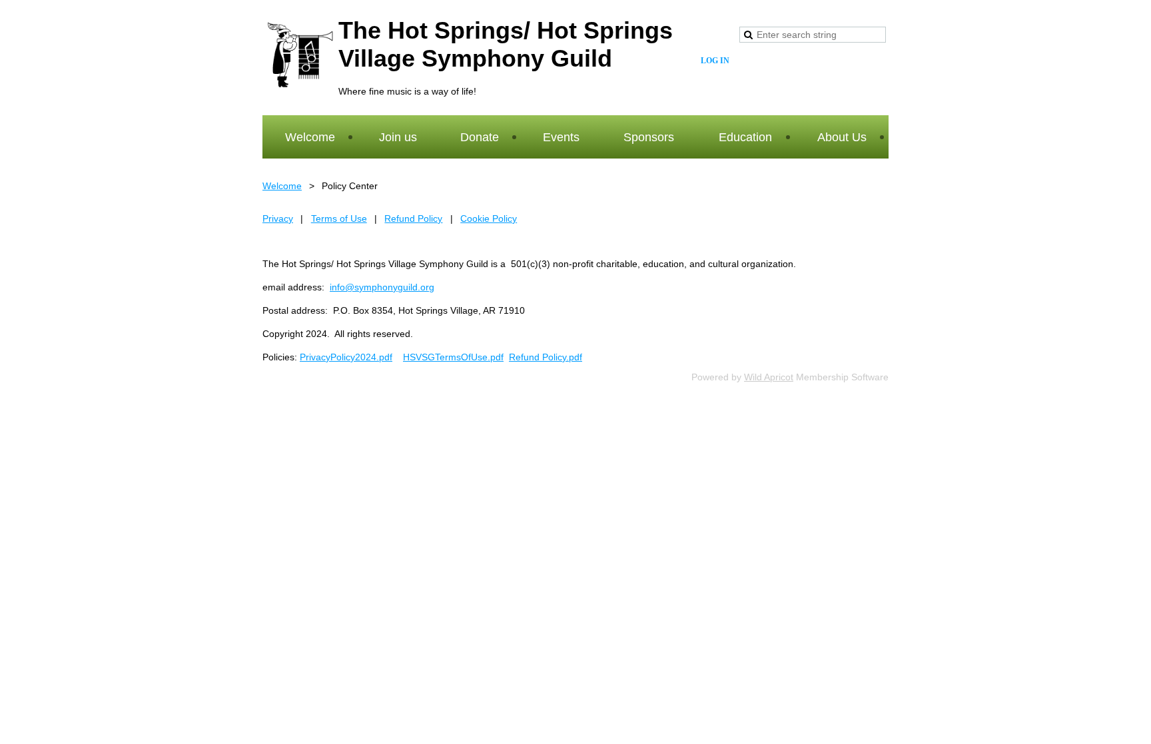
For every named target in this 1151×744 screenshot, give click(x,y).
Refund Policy (413, 218)
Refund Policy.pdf (545, 357)
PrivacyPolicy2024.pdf (346, 357)
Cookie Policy (488, 218)
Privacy (277, 218)
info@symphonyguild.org (382, 287)
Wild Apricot (768, 377)
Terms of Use (339, 218)
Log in (715, 60)
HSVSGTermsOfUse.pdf (453, 357)
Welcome (282, 186)
